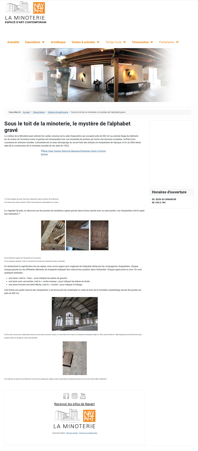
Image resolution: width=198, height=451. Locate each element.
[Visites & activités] (97, 42)
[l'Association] (151, 42)
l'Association (140, 42)
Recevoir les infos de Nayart (74, 404)
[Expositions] (42, 42)
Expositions (32, 42)
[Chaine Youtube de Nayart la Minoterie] (83, 396)
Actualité (13, 42)
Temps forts (113, 42)
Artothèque (58, 42)
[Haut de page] (193, 446)
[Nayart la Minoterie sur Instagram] (74, 396)
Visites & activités (83, 42)
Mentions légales (72, 433)
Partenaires (166, 42)
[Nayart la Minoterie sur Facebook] (66, 396)
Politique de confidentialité (88, 433)
